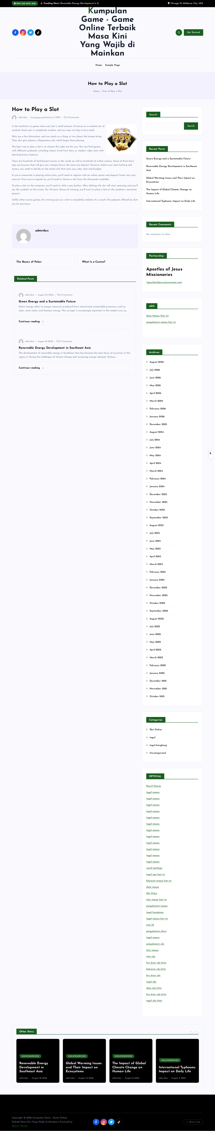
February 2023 (158, 572)
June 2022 (155, 634)
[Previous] (191, 1031)
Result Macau (153, 786)
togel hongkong (158, 745)
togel (152, 737)
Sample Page (112, 65)
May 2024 (155, 455)
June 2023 (155, 541)
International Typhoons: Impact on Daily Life (170, 201)
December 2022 (158, 588)
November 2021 (158, 689)
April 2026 (155, 393)
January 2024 (157, 486)
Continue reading (30, 321)
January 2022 (157, 673)
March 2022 (156, 657)
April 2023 (155, 556)
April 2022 (155, 650)
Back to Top (194, 1122)
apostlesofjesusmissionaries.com (164, 282)
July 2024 (155, 440)
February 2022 (158, 665)
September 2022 (159, 611)
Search (153, 114)
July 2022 (155, 626)
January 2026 (157, 416)
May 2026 (155, 385)
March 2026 (156, 401)
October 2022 (157, 603)
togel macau (153, 937)
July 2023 (155, 533)
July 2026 (155, 370)
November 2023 (158, 502)
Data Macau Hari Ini (157, 316)
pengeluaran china (156, 931)
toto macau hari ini (156, 900)
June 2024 (155, 447)
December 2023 (158, 494)
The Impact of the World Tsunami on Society (173, 1067)
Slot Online (156, 730)
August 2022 (157, 619)
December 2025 (158, 424)
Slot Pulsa (151, 893)
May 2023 (155, 549)
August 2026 (157, 362)
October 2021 (157, 696)
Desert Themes (20, 1126)
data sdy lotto (154, 988)
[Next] (196, 1031)
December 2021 (158, 681)
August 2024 (157, 432)
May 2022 (155, 642)
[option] (37, 1061)
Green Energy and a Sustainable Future (168, 159)
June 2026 (155, 378)
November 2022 (158, 595)
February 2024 (158, 479)
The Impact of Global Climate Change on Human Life (82, 1067)
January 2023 (157, 580)
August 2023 (157, 525)
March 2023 (156, 564)
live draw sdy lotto (156, 994)
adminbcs (22, 117)
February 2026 (158, 409)
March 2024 (156, 471)
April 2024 (155, 463)
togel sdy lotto (154, 1001)
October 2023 (157, 510)
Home (99, 65)
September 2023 (159, 518)
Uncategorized (37, 117)
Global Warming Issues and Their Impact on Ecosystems (37, 1067)
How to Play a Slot (112, 91)
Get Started (193, 32)
